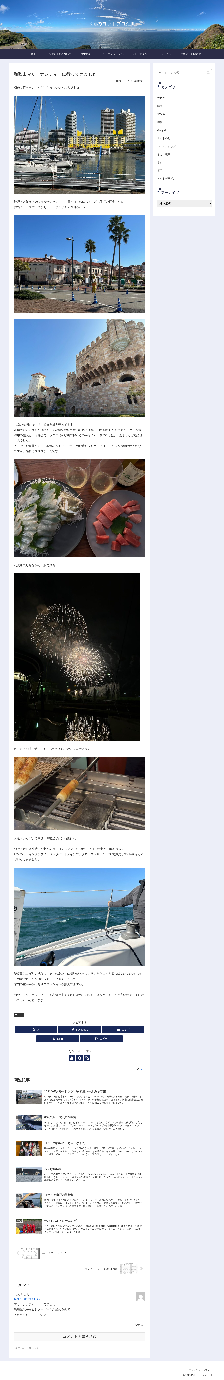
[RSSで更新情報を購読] (87, 1058)
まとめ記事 (163, 154)
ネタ (160, 162)
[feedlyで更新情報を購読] (79, 1058)
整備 (160, 122)
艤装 (160, 106)
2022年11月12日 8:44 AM (27, 1299)
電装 (160, 170)
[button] (101, 1038)
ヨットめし (163, 138)
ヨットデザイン (166, 178)
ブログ (20, 1015)
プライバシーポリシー (200, 1370)
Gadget (161, 130)
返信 (140, 1325)
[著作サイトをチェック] (72, 1058)
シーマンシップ (166, 146)
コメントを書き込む (79, 1336)
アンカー (162, 114)
